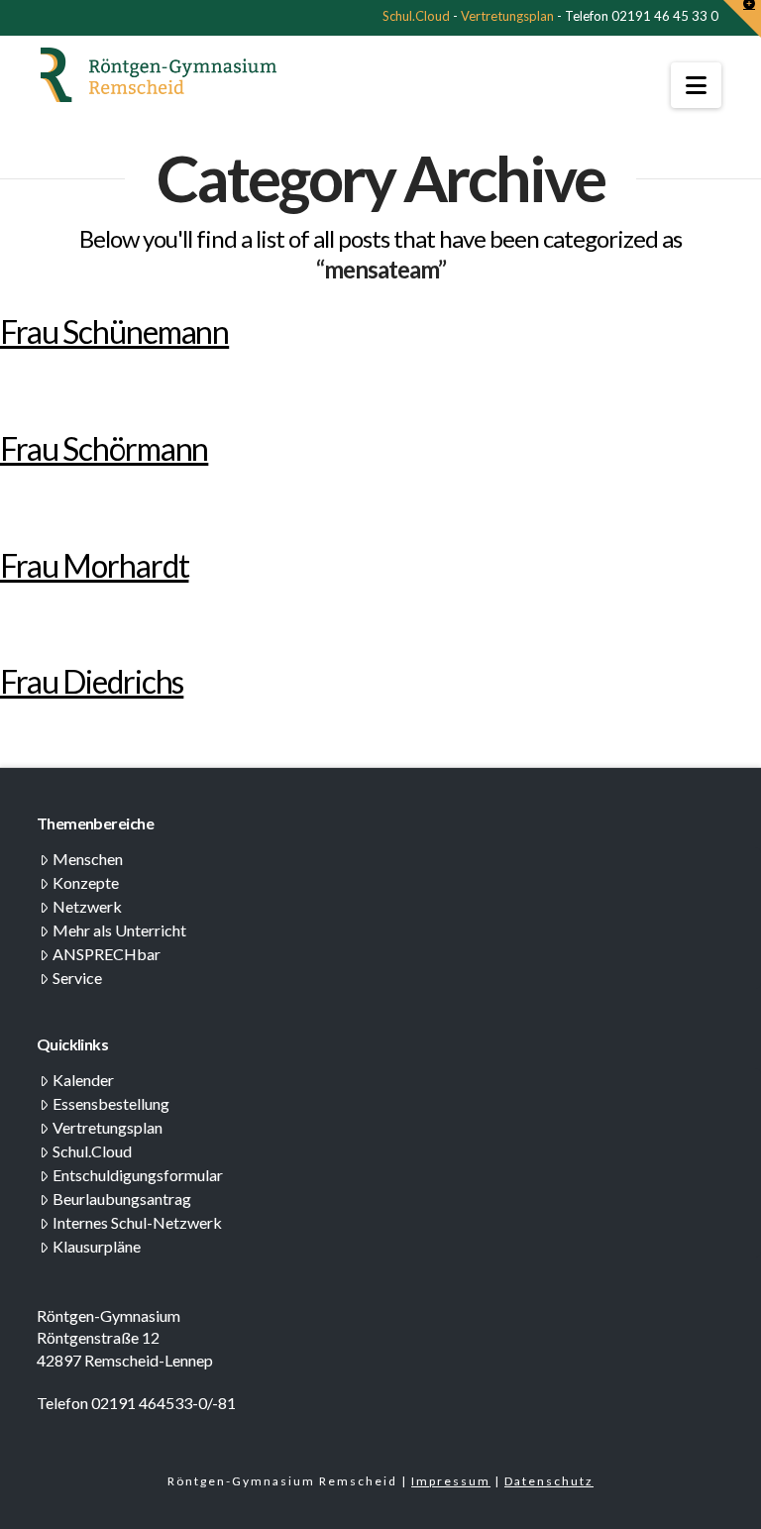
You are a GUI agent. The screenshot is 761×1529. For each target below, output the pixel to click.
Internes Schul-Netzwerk (137, 1222)
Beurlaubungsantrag (122, 1198)
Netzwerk (87, 906)
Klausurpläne (97, 1246)
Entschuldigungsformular (138, 1174)
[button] (696, 85)
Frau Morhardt (94, 565)
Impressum (450, 1481)
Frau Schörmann (104, 448)
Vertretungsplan (507, 16)
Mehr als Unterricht (119, 930)
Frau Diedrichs (91, 681)
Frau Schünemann (114, 331)
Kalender (83, 1079)
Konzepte (86, 882)
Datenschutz (549, 1481)
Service (77, 977)
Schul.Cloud (416, 16)
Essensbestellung (111, 1103)
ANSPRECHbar (107, 953)
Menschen (88, 858)
